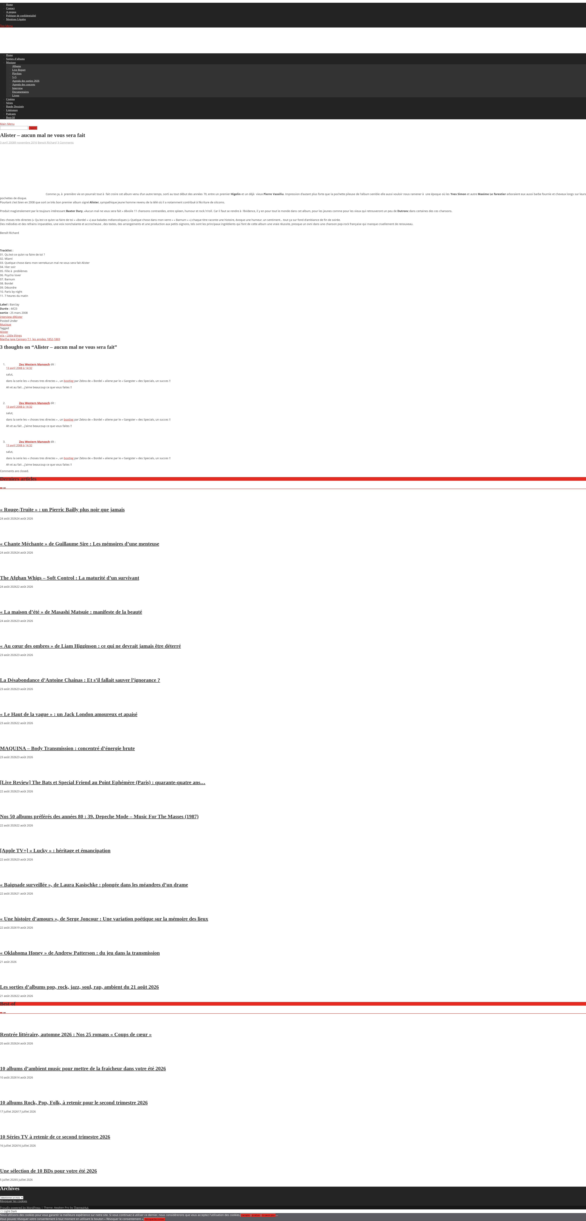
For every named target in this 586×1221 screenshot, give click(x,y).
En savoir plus (268, 1215)
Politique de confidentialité (21, 15)
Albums (16, 66)
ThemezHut (81, 1207)
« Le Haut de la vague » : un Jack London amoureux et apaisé (68, 714)
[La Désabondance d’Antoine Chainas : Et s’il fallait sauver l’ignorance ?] (9, 671)
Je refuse (256, 1215)
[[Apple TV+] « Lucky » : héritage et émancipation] (9, 842)
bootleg (69, 381)
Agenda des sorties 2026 (25, 80)
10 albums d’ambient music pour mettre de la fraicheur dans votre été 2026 (83, 1068)
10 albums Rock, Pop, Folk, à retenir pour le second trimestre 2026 (74, 1102)
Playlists (17, 73)
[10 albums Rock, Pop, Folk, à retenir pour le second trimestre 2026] (9, 1094)
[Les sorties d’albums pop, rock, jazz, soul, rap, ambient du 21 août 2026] (9, 978)
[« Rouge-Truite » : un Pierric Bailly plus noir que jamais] (9, 501)
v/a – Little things (11, 335)
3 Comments (65, 142)
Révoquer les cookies (13, 1201)
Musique (11, 62)
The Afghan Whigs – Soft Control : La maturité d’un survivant (69, 578)
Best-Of (10, 117)
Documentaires (20, 91)
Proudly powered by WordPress (20, 1207)
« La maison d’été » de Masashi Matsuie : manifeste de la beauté (71, 612)
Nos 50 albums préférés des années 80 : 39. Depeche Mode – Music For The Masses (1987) (99, 816)
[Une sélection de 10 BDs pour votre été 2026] (9, 1162)
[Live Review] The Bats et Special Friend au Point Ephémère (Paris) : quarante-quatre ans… (102, 782)
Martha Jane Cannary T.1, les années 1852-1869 (30, 339)
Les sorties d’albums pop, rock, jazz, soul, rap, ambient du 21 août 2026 (79, 987)
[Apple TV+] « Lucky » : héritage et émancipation (55, 850)
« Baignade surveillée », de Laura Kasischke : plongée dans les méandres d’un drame (94, 885)
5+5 (14, 77)
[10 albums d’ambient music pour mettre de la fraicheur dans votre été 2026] (9, 1060)
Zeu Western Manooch (34, 364)
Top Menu (6, 25)
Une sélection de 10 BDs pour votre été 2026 (48, 1171)
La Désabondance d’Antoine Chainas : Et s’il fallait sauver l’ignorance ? (80, 680)
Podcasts (11, 113)
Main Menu (7, 124)
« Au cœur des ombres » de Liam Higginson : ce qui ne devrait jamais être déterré (90, 646)
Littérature (12, 110)
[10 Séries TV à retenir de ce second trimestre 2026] (9, 1128)
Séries (9, 102)
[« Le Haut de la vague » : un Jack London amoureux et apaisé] (9, 705)
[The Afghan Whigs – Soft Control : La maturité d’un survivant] (9, 569)
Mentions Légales (16, 19)
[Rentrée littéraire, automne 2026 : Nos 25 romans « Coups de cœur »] (9, 1025)
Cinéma (10, 99)
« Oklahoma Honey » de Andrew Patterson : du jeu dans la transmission (80, 953)
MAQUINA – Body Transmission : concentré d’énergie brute (67, 748)
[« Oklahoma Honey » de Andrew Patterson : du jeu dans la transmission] (9, 944)
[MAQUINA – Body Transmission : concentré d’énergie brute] (9, 739)
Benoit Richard (47, 142)
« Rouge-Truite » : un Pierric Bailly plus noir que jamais (62, 509)
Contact (10, 8)
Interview (17, 88)
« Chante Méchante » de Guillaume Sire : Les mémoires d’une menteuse (79, 544)
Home (9, 4)
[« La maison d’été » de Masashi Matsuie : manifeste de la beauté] (9, 603)
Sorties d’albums (15, 58)
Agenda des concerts (23, 84)
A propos (11, 11)
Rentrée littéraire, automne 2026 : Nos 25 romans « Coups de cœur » (76, 1034)
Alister (4, 332)
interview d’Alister (11, 317)
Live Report (18, 69)
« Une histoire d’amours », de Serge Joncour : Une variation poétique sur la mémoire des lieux (104, 919)
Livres (15, 95)
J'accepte (246, 1215)
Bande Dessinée (15, 106)
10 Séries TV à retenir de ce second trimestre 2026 (55, 1137)
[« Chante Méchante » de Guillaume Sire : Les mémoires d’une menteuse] (9, 535)
